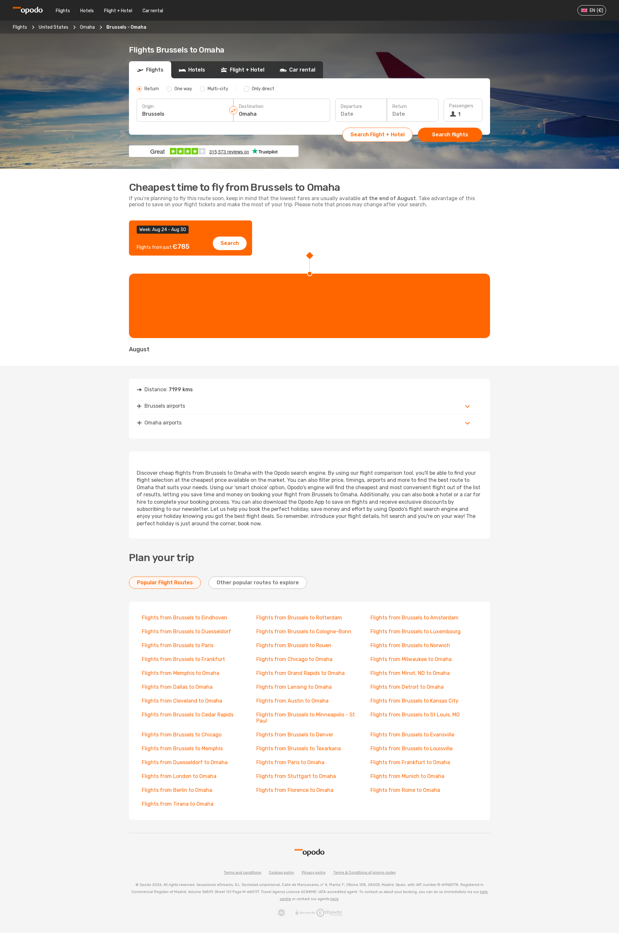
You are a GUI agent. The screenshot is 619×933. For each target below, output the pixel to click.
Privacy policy (314, 872)
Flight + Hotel (118, 11)
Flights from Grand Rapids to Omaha (300, 673)
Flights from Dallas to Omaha (177, 687)
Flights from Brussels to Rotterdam (299, 618)
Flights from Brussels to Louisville (411, 748)
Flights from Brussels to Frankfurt (183, 659)
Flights (63, 11)
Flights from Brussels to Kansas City (414, 701)
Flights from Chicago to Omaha (294, 659)
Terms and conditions (242, 872)
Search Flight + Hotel (377, 134)
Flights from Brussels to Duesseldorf (186, 631)
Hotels (87, 11)
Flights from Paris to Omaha (290, 762)
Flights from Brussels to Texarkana (298, 748)
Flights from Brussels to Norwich (410, 645)
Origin (148, 106)
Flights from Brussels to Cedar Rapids (187, 715)
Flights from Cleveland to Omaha (182, 701)
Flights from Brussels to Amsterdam (414, 618)
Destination (251, 106)
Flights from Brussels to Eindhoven (184, 618)
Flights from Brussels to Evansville (412, 735)
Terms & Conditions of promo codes (364, 872)
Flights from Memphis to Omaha (180, 673)
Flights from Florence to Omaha (294, 790)
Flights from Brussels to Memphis (182, 748)
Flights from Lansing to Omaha (294, 687)
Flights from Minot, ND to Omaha (410, 673)
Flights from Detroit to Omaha (407, 687)
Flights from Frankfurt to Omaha (410, 762)
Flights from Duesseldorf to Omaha (185, 762)
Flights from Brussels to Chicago (181, 735)
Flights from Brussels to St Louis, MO (415, 715)
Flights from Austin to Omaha (292, 701)
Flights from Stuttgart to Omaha (296, 776)
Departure (351, 106)
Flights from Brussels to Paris (177, 645)
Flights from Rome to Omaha (405, 790)
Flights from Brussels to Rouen (293, 645)
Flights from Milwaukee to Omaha (411, 659)
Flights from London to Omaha (179, 776)
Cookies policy (281, 872)
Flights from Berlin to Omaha (177, 790)
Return (399, 106)
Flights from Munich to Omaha (407, 776)
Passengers (461, 106)
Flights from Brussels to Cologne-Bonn (303, 631)
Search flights (450, 134)
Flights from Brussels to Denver (294, 735)
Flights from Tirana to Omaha (177, 804)
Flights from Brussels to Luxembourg (415, 631)
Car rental (152, 11)
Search (230, 243)
